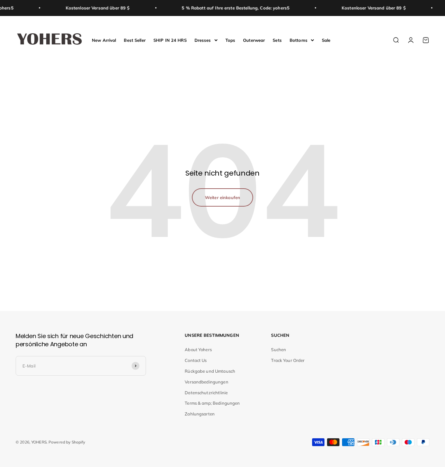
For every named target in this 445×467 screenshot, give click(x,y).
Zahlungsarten (200, 413)
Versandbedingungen (206, 381)
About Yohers (198, 349)
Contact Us (196, 360)
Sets (277, 39)
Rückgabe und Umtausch (210, 371)
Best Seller (134, 39)
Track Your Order (288, 360)
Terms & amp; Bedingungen (212, 403)
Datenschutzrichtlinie (206, 392)
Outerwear (254, 39)
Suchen (278, 349)
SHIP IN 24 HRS (170, 39)
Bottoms (299, 39)
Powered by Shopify (67, 442)
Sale (326, 39)
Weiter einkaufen (222, 197)
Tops (230, 39)
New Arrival (104, 39)
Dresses (202, 39)
